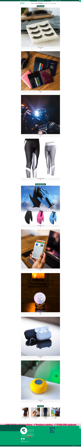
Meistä (53, 0)
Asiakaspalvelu (57, 0)
